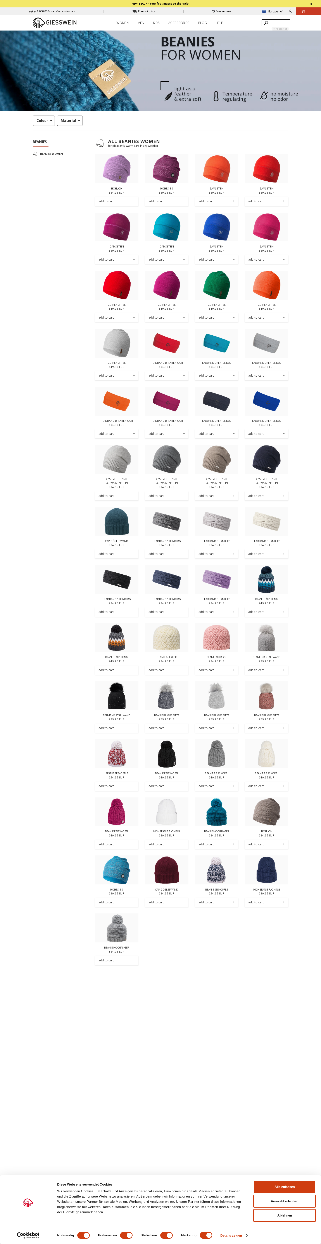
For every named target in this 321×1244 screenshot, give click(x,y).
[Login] (290, 11)
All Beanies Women (134, 141)
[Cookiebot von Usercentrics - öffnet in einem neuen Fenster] (28, 1235)
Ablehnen (284, 1215)
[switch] (126, 1235)
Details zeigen (231, 1235)
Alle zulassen (284, 1187)
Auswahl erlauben (284, 1201)
